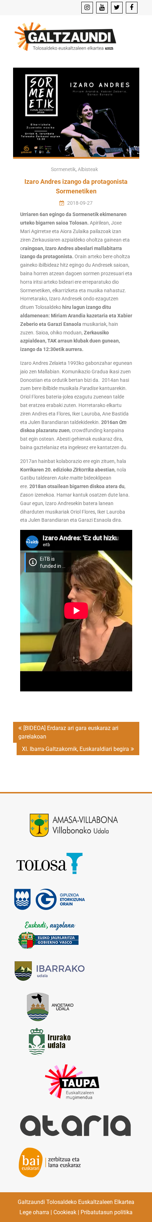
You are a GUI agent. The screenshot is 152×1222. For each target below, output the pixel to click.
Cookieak (64, 1212)
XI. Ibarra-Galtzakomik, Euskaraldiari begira (75, 749)
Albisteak (88, 169)
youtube (102, 7)
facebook (132, 7)
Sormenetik (63, 169)
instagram (87, 7)
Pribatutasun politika (107, 1212)
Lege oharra (34, 1212)
